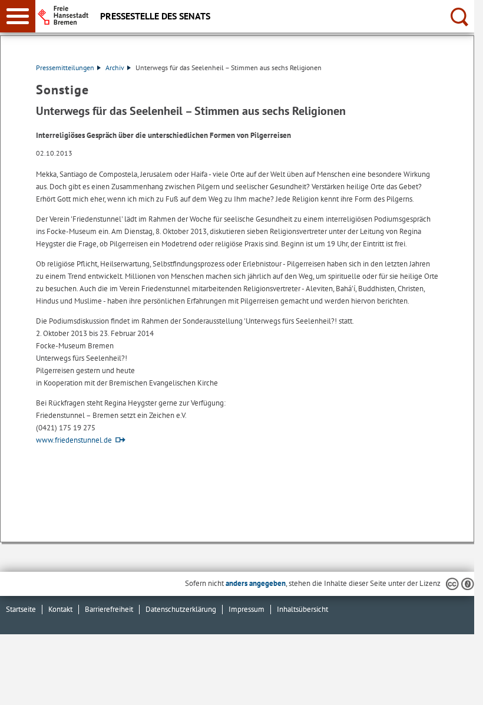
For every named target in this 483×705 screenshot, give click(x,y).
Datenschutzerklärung (180, 609)
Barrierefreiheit (109, 609)
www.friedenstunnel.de (74, 440)
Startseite (21, 609)
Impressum (246, 609)
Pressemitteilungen (65, 67)
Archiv (114, 67)
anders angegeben (256, 583)
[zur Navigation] (17, 16)
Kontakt (60, 609)
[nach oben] (456, 687)
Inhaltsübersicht (302, 609)
